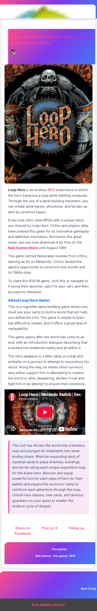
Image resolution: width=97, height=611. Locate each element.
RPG (72, 556)
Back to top (88, 588)
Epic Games (43, 556)
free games (59, 549)
